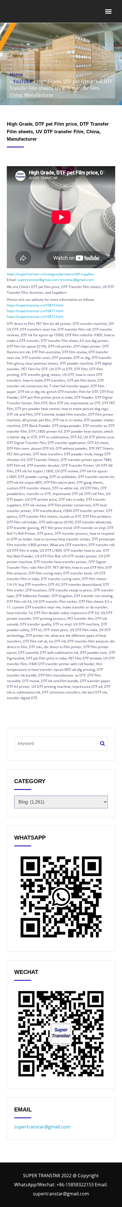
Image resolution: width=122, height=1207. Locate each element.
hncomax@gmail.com (77, 279)
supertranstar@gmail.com (38, 279)
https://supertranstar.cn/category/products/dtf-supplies (50, 274)
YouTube (22, 81)
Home (16, 74)
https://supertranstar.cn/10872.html (35, 316)
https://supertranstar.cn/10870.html (35, 305)
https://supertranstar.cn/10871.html (35, 310)
